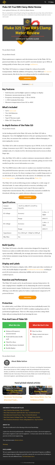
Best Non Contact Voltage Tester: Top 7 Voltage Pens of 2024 (22, 417)
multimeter (34, 64)
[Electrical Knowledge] (3, 2)
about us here (19, 440)
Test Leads (12, 111)
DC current (47, 71)
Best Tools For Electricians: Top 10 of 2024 (16, 410)
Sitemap (5, 444)
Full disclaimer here (28, 456)
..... (49, 377)
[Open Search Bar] (45, 2)
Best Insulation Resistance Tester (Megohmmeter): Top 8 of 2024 (23, 419)
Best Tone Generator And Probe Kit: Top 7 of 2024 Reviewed (22, 412)
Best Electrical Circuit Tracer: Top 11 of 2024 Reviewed (20, 415)
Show (30, 84)
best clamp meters (8, 178)
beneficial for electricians (35, 269)
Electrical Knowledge (29, 462)
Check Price (27, 78)
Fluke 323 (38, 178)
